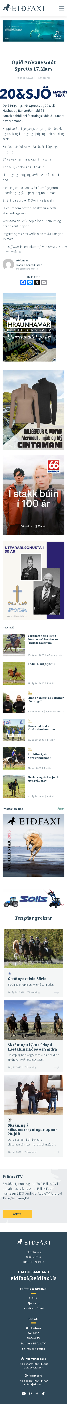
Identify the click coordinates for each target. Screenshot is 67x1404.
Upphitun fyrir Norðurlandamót (39, 756)
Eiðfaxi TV (33, 1338)
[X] (37, 283)
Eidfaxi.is (24, 7)
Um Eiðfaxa (33, 1327)
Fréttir (33, 1298)
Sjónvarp (34, 1303)
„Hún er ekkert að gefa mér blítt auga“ (46, 699)
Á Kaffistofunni (33, 1308)
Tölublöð (33, 1333)
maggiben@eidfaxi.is (27, 268)
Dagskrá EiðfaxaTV (33, 1343)
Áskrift (61, 808)
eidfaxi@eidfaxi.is (33, 1278)
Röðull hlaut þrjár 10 (41, 664)
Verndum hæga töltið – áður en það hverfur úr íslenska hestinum (43, 639)
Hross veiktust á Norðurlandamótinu (41, 727)
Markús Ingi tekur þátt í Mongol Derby (43, 778)
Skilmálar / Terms (33, 1348)
